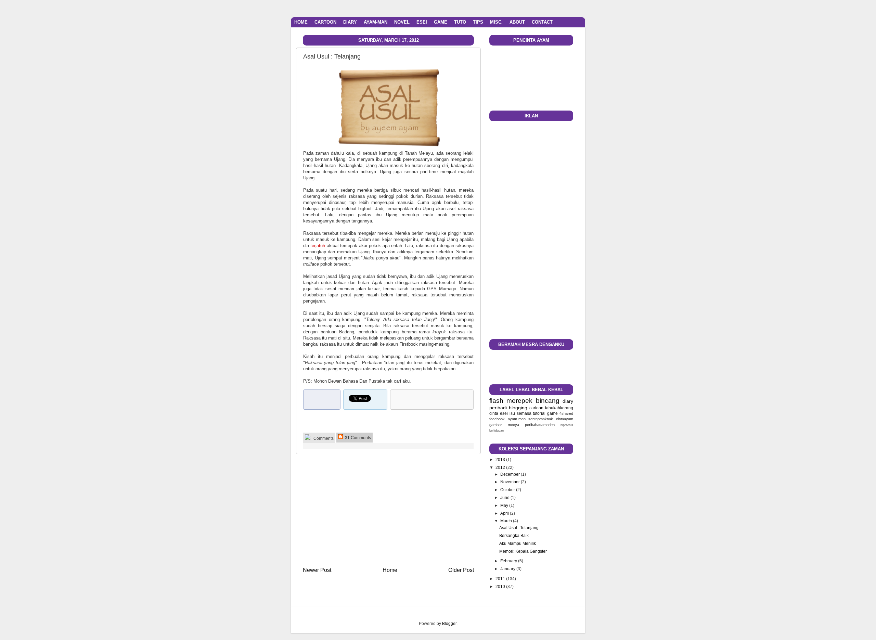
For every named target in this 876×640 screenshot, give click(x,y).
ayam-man (517, 419)
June (505, 497)
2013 (500, 459)
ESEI (421, 22)
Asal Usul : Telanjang (519, 527)
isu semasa (520, 413)
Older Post (461, 570)
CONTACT (542, 22)
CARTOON (325, 22)
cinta (493, 413)
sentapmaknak (540, 419)
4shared (566, 413)
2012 (500, 467)
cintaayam (564, 419)
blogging (518, 407)
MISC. (496, 22)
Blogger (449, 623)
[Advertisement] (388, 510)
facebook (497, 419)
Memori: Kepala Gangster (523, 551)
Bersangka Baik (514, 535)
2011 (500, 578)
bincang (547, 400)
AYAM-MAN (375, 22)
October (508, 489)
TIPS (478, 22)
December (510, 474)
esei (504, 413)
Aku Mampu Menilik (517, 543)
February (509, 561)
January (508, 568)
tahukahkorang (559, 408)
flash (496, 400)
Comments (323, 438)
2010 (500, 586)
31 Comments (357, 437)
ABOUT (517, 22)
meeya (513, 425)
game (552, 413)
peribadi (498, 407)
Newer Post (317, 570)
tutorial (539, 413)
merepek (519, 400)
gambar (495, 425)
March (506, 521)
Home (390, 570)
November (510, 481)
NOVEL (402, 22)
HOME (301, 22)
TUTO (460, 22)
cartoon (536, 408)
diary (568, 401)
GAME (440, 22)
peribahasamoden (540, 425)
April (505, 513)
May (504, 505)
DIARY (350, 22)
